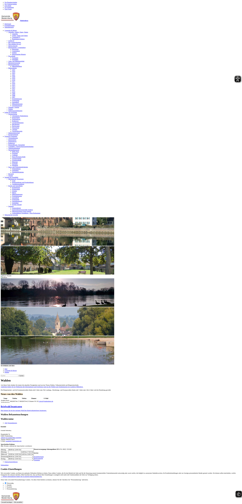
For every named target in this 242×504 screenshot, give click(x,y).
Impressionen (12, 140)
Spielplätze (15, 170)
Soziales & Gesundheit (11, 177)
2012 (13, 88)
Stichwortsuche (12, 46)
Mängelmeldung (17, 66)
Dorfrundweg (16, 119)
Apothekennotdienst (18, 184)
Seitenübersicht (9, 27)
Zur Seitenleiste (9, 7)
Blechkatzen (15, 124)
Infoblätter (15, 59)
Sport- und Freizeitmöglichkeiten (18, 167)
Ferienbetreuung (17, 99)
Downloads (11, 56)
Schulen (14, 191)
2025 (13, 70)
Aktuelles (15, 34)
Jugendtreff (15, 102)
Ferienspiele (15, 100)
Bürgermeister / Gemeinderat (17, 47)
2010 (13, 92)
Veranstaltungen (13, 138)
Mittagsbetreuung (17, 104)
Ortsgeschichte (12, 114)
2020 (13, 76)
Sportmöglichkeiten (18, 172)
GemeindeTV (16, 37)
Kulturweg (15, 121)
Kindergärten (16, 189)
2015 (13, 85)
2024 (13, 71)
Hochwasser (15, 126)
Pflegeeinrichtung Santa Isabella (21, 211)
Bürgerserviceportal (14, 63)
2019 (13, 78)
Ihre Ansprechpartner (14, 42)
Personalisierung (12, 489)
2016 (13, 83)
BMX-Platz (15, 152)
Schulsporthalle (16, 160)
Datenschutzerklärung (11, 462)
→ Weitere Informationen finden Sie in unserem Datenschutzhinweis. (21, 476)
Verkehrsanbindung (14, 148)
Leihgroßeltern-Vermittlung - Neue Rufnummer (26, 213)
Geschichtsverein (17, 131)
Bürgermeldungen (13, 64)
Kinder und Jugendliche (15, 186)
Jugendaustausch (17, 105)
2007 (13, 97)
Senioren (11, 206)
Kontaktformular (9, 25)
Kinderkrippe (16, 187)
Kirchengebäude (13, 134)
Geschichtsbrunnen (18, 122)
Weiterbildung (16, 169)
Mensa (14, 192)
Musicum (15, 162)
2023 (13, 73)
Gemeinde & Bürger (11, 30)
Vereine (10, 175)
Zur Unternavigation (11, 4)
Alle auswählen (18, 502)
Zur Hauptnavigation (11, 2)
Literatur (14, 129)
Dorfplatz (15, 153)
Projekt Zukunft (17, 204)
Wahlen (14, 52)
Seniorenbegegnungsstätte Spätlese (22, 210)
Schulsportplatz (16, 158)
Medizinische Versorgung (16, 179)
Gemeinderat (16, 51)
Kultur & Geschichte (11, 112)
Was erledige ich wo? (14, 44)
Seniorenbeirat (16, 208)
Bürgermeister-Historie (19, 54)
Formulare (15, 58)
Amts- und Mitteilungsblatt (16, 61)
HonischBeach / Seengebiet (16, 145)
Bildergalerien (12, 68)
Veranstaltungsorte (13, 150)
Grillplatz (15, 155)
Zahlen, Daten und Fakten (20, 35)
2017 (13, 82)
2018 (13, 80)
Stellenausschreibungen (15, 111)
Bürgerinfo (15, 49)
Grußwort (11, 41)
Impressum (8, 24)
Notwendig (10, 483)
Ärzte (13, 181)
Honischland (16, 117)
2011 (13, 90)
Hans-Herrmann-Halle (18, 157)
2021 (13, 75)
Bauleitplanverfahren (18, 39)
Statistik (9, 485)
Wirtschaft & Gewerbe (11, 215)
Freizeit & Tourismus (11, 136)
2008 (13, 95)
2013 (13, 87)
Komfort (9, 487)
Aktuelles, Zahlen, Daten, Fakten (18, 32)
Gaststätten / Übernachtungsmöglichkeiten (20, 146)
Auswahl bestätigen (7, 502)
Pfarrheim (15, 165)
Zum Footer (8, 9)
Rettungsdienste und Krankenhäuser (23, 182)
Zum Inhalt (8, 6)
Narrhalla (15, 163)
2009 (13, 93)
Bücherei (11, 174)
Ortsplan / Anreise (13, 107)
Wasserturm (15, 128)
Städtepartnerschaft (14, 133)
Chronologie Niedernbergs (20, 116)
